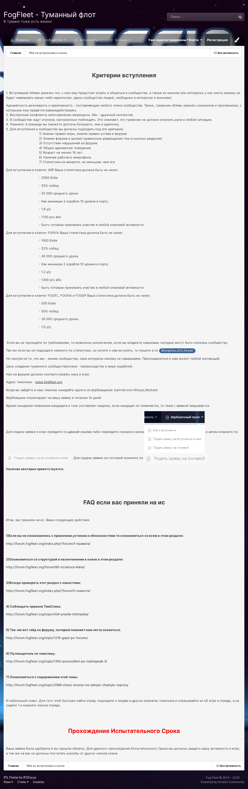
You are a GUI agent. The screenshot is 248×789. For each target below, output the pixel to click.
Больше (121, 40)
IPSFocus (29, 777)
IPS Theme (11, 777)
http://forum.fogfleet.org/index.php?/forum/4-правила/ (48, 543)
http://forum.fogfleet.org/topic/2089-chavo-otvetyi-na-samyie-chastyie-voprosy (67, 685)
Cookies (38, 782)
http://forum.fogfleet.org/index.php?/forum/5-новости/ (48, 591)
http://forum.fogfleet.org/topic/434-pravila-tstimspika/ (47, 614)
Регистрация (217, 40)
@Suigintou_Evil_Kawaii (177, 350)
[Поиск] (240, 17)
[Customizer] (237, 40)
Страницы (222, 17)
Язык (7, 782)
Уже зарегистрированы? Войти (174, 40)
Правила (22, 40)
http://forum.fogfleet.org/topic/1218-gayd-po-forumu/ (47, 638)
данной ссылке (80, 432)
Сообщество (52, 40)
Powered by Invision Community (222, 782)
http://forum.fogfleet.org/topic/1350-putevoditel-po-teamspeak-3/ (56, 661)
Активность (88, 40)
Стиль (22, 782)
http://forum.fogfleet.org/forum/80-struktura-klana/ (45, 567)
